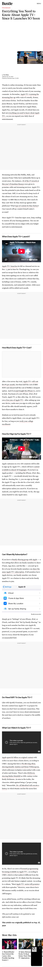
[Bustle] (7, 3)
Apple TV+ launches (9, 266)
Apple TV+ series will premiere (28, 884)
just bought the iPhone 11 (25, 391)
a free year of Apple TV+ (14, 400)
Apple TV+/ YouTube (42, 57)
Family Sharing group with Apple (24, 559)
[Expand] (33, 948)
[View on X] (21, 364)
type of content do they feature (26, 206)
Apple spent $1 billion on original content (17, 757)
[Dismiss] (39, 948)
